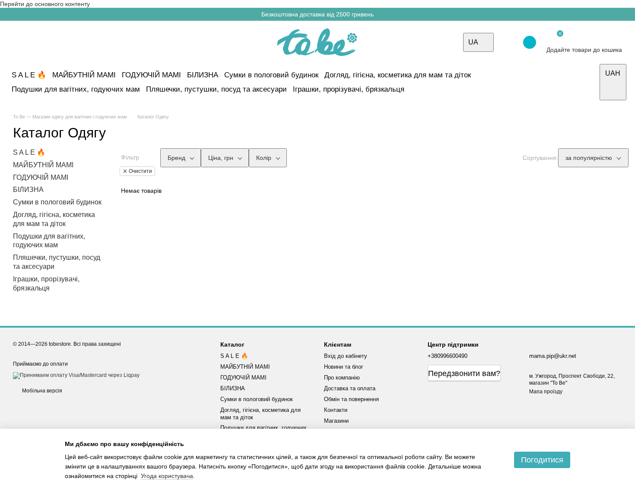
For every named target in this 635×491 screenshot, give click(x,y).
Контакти (335, 410)
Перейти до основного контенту (45, 3)
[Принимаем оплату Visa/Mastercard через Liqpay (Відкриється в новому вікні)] (76, 375)
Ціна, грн (220, 157)
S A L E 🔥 (29, 75)
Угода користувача (167, 475)
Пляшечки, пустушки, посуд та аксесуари (216, 89)
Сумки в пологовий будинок (271, 75)
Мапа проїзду (545, 392)
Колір (263, 157)
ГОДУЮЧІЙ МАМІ (151, 75)
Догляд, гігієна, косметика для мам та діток (397, 75)
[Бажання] (506, 42)
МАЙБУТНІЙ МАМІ (84, 75)
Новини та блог (343, 366)
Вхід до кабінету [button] (345, 356)
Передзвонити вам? (464, 373)
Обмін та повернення (351, 399)
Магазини (336, 421)
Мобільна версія (41, 391)
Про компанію (342, 377)
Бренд (176, 157)
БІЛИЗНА (202, 75)
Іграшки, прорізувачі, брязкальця (348, 89)
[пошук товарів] (589, 82)
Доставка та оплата (349, 388)
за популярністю (588, 157)
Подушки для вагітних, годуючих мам (76, 89)
